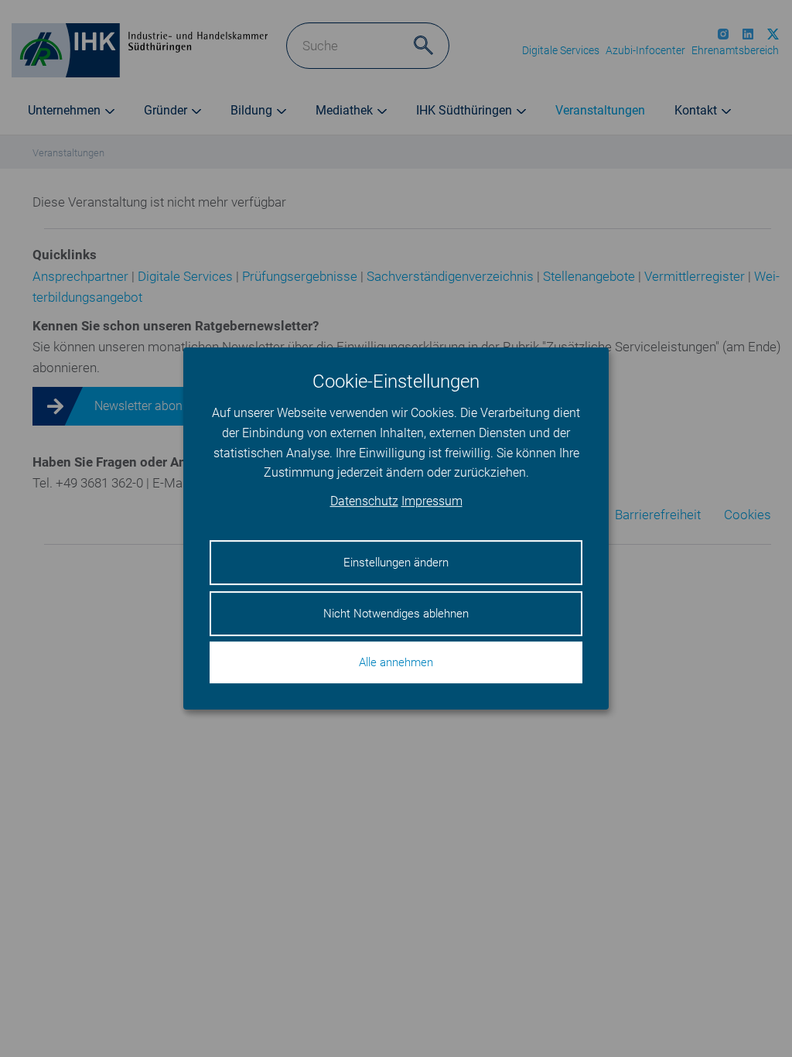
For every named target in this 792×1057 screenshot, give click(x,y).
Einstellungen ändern (396, 563)
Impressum (432, 501)
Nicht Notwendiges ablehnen (396, 614)
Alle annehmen (396, 662)
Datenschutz (364, 501)
